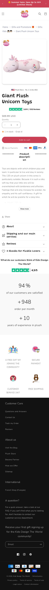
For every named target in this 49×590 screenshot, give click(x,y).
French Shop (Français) (15, 490)
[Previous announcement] (3, 4)
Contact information (31, 584)
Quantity (5, 119)
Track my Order (12, 423)
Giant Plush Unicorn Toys (27, 31)
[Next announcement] (46, 4)
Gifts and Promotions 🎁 (23, 27)
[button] (3, 14)
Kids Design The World (21, 576)
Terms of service (26, 580)
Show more (24, 209)
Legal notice (17, 584)
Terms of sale (39, 580)
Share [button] (7, 217)
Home (5, 27)
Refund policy (37, 576)
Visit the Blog (11, 447)
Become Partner (12, 459)
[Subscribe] (41, 544)
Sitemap (8, 471)
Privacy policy (12, 580)
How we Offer (11, 465)
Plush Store (10, 453)
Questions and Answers (16, 411)
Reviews (9, 429)
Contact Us (10, 417)
